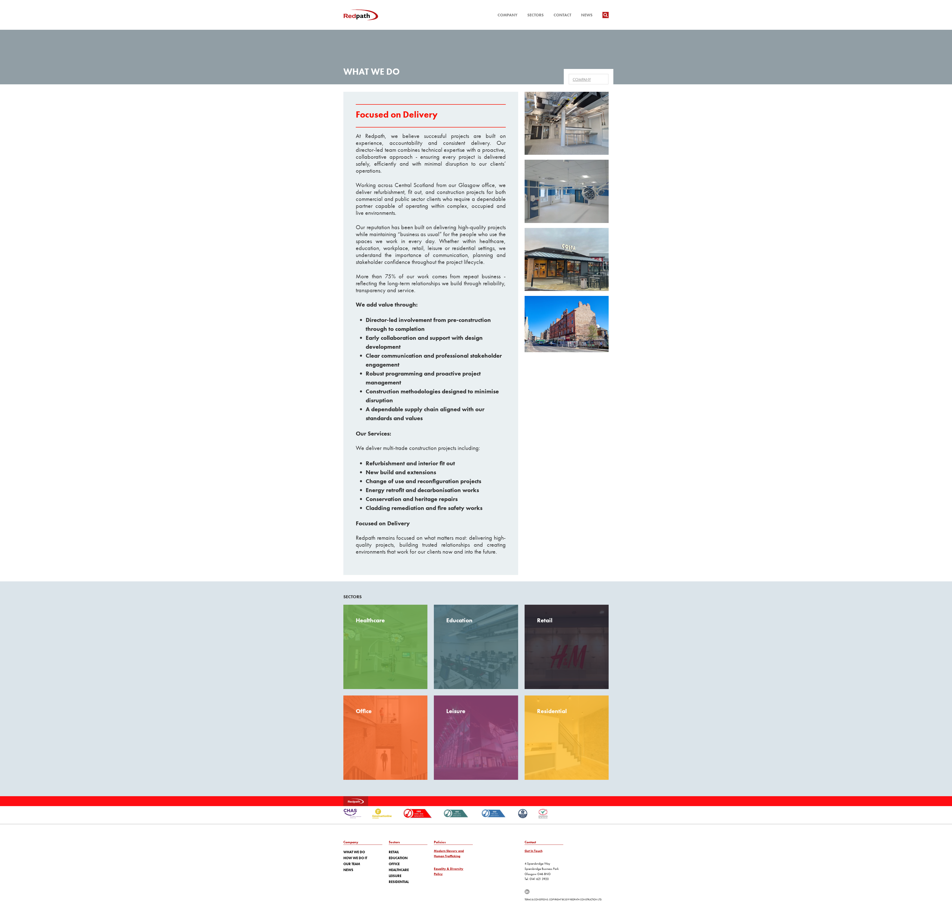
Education (398, 858)
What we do (354, 852)
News (587, 15)
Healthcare (399, 870)
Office (394, 864)
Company (507, 15)
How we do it (355, 858)
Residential (399, 882)
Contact (562, 15)
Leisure (395, 876)
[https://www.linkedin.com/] (527, 891)
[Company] (588, 79)
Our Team (351, 864)
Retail (394, 852)
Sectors (535, 15)
